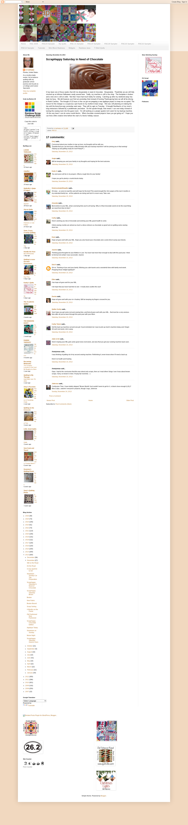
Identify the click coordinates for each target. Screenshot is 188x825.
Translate (31, 705)
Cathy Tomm (56, 324)
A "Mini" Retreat (35, 498)
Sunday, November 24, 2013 (62, 391)
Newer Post (51, 400)
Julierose (55, 383)
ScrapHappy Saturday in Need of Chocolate (32, 585)
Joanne (54, 250)
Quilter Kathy (56, 309)
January (30, 673)
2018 (27, 540)
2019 (27, 537)
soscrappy (40, 12)
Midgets (72, 48)
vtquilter (27, 171)
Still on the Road (32, 563)
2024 (27, 522)
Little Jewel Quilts (30, 429)
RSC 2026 (34, 44)
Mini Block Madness (57, 48)
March (29, 667)
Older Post (130, 400)
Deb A (54, 265)
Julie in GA (56, 339)
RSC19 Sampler (94, 44)
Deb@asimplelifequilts (60, 188)
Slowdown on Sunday (31, 631)
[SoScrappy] (32, 118)
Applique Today (32, 628)
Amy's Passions (30, 387)
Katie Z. (54, 171)
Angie (54, 158)
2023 (27, 525)
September (31, 649)
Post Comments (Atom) (63, 404)
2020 (27, 534)
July (28, 655)
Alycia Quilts (28, 209)
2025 (27, 519)
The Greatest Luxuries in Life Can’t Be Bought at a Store (30, 367)
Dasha (54, 296)
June (29, 658)
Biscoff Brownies (29, 253)
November (31, 560)
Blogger (103, 796)
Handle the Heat (29, 252)
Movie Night (31, 635)
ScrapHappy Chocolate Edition (31, 623)
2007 (27, 691)
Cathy (54, 218)
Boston (29, 597)
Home (23, 44)
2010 (27, 682)
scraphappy (30, 70)
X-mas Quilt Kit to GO (32, 570)
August (29, 652)
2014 (27, 552)
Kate (53, 237)
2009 (27, 685)
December (31, 557)
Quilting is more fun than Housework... (29, 262)
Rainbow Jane (84, 48)
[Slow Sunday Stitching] (154, 72)
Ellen (53, 279)
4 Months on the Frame (32, 610)
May (28, 661)
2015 (27, 549)
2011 (27, 679)
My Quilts (62, 44)
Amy (53, 141)
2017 (27, 543)
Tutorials (41, 48)
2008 (27, 688)
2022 (27, 528)
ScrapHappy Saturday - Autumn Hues (32, 640)
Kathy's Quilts (29, 283)
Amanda (55, 203)
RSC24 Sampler (48, 44)
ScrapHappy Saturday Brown (31, 592)
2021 (27, 531)
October (30, 646)
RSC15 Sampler (144, 44)
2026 (27, 516)
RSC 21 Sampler (77, 44)
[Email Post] (72, 128)
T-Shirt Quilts (99, 48)
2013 (27, 555)
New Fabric (31, 600)
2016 (27, 546)
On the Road (31, 566)
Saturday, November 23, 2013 (62, 151)
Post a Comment (55, 396)
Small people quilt (35, 309)
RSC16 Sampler (127, 44)
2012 (27, 677)
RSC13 (54, 130)
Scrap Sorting (31, 606)
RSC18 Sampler (110, 44)
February (30, 670)
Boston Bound (32, 603)
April (29, 664)
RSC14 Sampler (27, 48)
